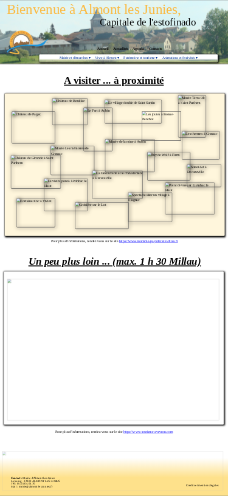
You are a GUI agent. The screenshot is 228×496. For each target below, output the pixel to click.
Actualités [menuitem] (120, 48)
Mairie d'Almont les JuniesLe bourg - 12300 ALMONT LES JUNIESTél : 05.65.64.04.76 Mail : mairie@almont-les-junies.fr (35, 482)
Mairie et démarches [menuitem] (75, 57)
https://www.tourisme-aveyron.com (148, 431)
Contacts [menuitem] (155, 48)
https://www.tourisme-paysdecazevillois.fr (148, 241)
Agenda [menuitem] (138, 48)
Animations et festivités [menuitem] (180, 57)
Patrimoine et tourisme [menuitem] (140, 57)
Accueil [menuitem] (102, 48)
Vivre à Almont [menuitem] (107, 57)
